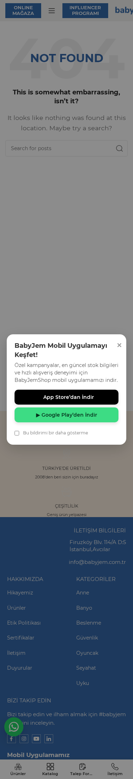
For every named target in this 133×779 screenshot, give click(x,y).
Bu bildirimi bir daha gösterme (55, 432)
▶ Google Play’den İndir (66, 415)
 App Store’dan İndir (66, 397)
